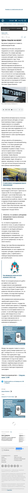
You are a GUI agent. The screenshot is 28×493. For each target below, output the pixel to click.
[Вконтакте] (6, 466)
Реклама (3, 460)
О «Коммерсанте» (5, 455)
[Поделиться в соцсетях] (25, 37)
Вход (19, 20)
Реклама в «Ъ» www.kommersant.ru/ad (14, 9)
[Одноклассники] (12, 466)
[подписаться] (11, 391)
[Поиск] (22, 20)
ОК (24, 29)
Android (16, 455)
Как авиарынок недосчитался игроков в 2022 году (12, 276)
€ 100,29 (9, 24)
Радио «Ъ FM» (4, 33)
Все (11, 431)
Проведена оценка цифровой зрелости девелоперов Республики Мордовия (8, 439)
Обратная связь (18, 457)
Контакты (3, 458)
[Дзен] (9, 466)
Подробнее (9, 490)
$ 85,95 (4, 24)
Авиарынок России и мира (7, 396)
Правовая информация (19, 458)
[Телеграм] (2, 466)
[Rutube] (15, 466)
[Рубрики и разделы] (25, 20)
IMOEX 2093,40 (21, 24)
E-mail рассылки (18, 460)
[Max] (18, 466)
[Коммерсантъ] (2, 20)
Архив (2, 457)
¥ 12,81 (14, 24)
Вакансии (3, 462)
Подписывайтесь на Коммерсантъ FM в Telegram (14, 382)
